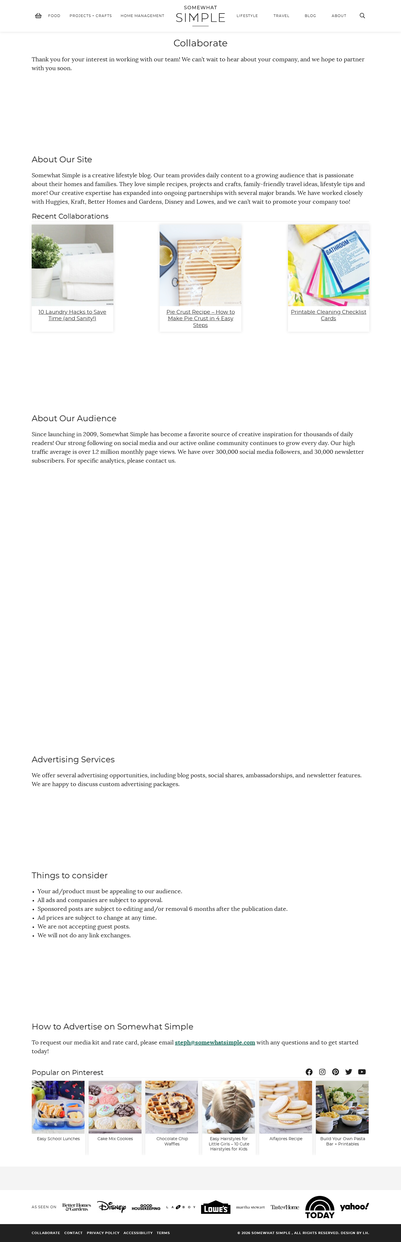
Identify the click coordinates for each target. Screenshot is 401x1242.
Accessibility (138, 1233)
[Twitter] (350, 1073)
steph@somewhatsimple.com (215, 1043)
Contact (73, 1233)
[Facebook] (310, 1073)
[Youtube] (363, 1073)
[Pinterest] (337, 1073)
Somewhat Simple (200, 16)
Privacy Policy (103, 1233)
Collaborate (46, 1233)
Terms (163, 1233)
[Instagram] (324, 1073)
